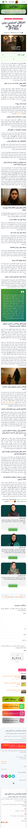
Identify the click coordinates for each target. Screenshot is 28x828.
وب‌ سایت (24, 640)
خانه (22, 10)
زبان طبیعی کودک (10, 402)
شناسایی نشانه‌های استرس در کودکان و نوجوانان (12, 683)
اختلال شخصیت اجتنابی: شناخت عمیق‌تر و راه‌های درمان (11, 676)
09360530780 (22, 747)
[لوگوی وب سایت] (16, 2)
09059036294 (6, 745)
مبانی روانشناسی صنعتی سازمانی (13, 690)
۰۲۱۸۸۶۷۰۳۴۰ (4, 763)
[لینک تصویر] (13, 699)
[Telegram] (13, 776)
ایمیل (24, 634)
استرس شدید (19, 113)
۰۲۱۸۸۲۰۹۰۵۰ (3, 762)
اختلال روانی (15, 10)
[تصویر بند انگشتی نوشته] (23, 677)
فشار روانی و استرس (8, 18)
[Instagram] (2, 776)
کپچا (25, 650)
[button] (2, 54)
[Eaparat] (6, 776)
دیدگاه (24, 613)
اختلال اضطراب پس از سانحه (17, 18)
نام (25, 629)
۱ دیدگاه (13, 679)
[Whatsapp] (9, 776)
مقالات (19, 10)
